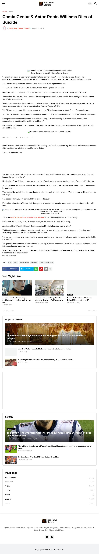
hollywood (34, 262)
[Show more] (50, 269)
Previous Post (9, 311)
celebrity (49, 499)
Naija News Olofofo (56, 550)
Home (4, 12)
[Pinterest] (41, 269)
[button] (3, 4)
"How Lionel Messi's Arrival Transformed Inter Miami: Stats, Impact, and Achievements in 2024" (54, 447)
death (15, 262)
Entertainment (24, 262)
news (49, 503)
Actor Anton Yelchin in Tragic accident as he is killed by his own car (16, 300)
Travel (49, 495)
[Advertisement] (49, 50)
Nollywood (49, 482)
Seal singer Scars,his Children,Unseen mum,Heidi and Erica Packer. (46, 360)
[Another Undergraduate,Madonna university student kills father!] (11, 352)
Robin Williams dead (46, 262)
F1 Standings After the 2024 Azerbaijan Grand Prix (38, 457)
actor (11, 12)
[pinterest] (52, 537)
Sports (49, 490)
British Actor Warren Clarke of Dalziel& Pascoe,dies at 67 (79, 299)
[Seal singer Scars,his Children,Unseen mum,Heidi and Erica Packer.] (11, 362)
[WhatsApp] (36, 269)
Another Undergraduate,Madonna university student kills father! (44, 349)
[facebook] (47, 537)
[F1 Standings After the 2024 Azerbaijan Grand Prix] (11, 460)
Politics (49, 486)
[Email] (46, 269)
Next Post (91, 311)
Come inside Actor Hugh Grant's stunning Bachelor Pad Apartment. (49, 299)
